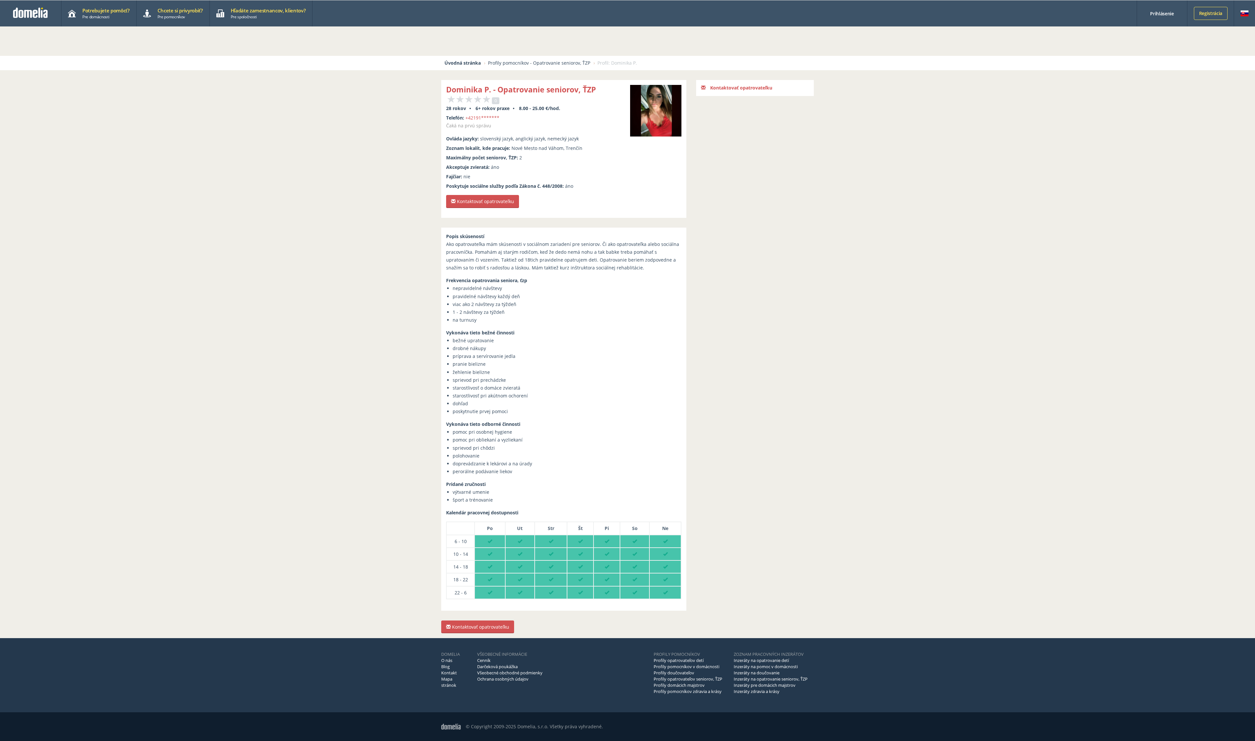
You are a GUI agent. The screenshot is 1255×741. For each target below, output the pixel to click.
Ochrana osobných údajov (502, 679)
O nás (446, 660)
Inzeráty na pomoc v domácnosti (766, 666)
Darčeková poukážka (497, 666)
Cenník (484, 660)
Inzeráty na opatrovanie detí (761, 660)
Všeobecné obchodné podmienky (510, 673)
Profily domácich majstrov (679, 685)
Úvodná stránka (462, 63)
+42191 (482, 118)
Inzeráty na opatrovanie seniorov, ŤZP (771, 679)
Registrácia (1210, 13)
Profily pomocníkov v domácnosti (686, 666)
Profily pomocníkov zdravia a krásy (688, 691)
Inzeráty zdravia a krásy (756, 691)
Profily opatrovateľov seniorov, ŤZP (688, 679)
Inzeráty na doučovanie (756, 673)
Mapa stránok (448, 682)
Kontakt (449, 673)
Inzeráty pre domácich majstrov (764, 685)
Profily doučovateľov (674, 673)
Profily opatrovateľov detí (679, 660)
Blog (445, 666)
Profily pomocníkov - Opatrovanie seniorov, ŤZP (539, 63)
